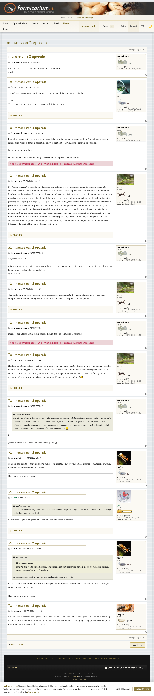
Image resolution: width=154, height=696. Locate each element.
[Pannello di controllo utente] (117, 26)
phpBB (69, 674)
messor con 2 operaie (27, 42)
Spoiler (17, 115)
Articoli (46, 23)
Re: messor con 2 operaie (27, 81)
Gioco (5, 29)
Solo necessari (123, 689)
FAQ (143, 26)
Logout (133, 26)
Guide (35, 23)
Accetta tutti (142, 689)
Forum (66, 23)
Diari (56, 23)
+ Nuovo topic (89, 26)
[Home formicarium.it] (77, 8)
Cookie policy (33, 692)
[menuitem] (113, 668)
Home (5, 23)
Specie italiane (20, 23)
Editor (123, 26)
